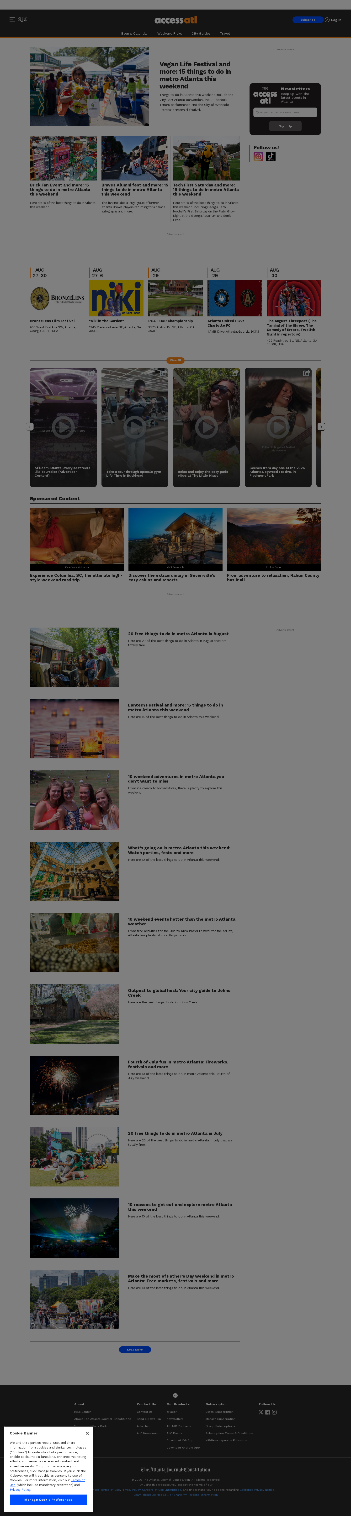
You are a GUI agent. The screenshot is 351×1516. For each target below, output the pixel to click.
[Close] (87, 1433)
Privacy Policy (20, 1489)
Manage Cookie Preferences (48, 1499)
